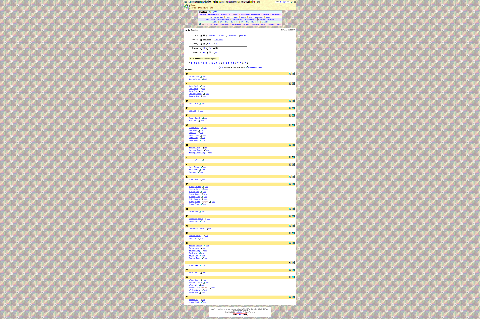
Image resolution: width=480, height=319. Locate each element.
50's (237, 22)
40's (231, 22)
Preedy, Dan (193, 221)
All (211, 17)
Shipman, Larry (194, 251)
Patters (228, 17)
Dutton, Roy (193, 103)
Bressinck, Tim (194, 79)
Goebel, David (194, 128)
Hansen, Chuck (194, 148)
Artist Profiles (249, 19)
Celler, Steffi (193, 86)
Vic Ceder (239, 312)
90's (258, 22)
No (217, 44)
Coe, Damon (193, 89)
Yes (210, 44)
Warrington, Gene (195, 282)
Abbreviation (224, 24)
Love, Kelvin (193, 179)
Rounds (235, 17)
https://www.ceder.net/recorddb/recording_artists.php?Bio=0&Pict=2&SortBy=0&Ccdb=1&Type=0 (240, 309)
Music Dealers (210, 19)
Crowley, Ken (194, 96)
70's (247, 22)
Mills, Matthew (194, 199)
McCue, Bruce (194, 194)
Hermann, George (195, 150)
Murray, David (194, 204)
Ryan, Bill (192, 238)
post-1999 (265, 22)
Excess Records (213, 14)
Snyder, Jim (193, 256)
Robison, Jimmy (195, 236)
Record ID (271, 24)
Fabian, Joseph (194, 118)
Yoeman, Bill (193, 300)
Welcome (203, 14)
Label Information (223, 19)
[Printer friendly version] (295, 2)
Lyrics (263, 24)
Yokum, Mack (194, 302)
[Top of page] (290, 74)
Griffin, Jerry (193, 138)
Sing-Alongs (259, 17)
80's (252, 22)
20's (221, 22)
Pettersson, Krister (196, 219)
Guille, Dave (193, 140)
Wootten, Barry (194, 290)
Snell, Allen (193, 253)
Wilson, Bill (193, 285)
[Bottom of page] (293, 74)
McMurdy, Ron (194, 197)
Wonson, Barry (194, 287)
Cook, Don (193, 91)
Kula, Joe (192, 172)
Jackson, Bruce (194, 160)
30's (226, 22)
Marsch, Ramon (195, 187)
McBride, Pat (194, 192)
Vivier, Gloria (193, 273)
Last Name (219, 40)
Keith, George (194, 167)
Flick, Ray (192, 120)
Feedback (266, 14)
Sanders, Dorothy (195, 246)
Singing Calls (218, 17)
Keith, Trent (193, 170)
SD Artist (246, 24)
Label (216, 24)
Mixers (268, 17)
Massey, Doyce (194, 189)
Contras (243, 17)
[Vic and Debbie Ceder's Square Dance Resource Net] (282, 2)
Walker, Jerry (194, 280)
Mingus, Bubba (194, 202)
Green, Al (192, 133)
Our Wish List (225, 14)
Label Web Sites (237, 19)
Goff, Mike (193, 130)
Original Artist (236, 24)
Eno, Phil (192, 111)
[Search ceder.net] (292, 2)
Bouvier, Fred (194, 76)
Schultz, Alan (194, 248)
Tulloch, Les (193, 265)
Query (279, 24)
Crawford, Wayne (195, 94)
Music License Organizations (250, 14)
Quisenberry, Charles (196, 228)
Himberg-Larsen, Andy (197, 153)
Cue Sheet (255, 24)
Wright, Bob (193, 292)
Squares (212, 35)
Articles (243, 35)
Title (210, 24)
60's (242, 22)
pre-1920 (214, 22)
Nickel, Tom (193, 211)
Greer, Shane (194, 135)
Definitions (232, 35)
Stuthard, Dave (194, 258)
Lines (250, 17)
